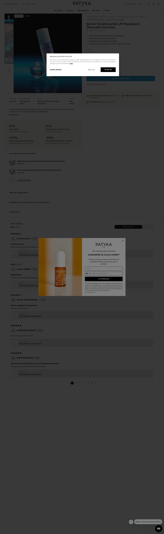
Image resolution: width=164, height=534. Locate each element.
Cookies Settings (55, 69)
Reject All (91, 69)
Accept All (108, 69)
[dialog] (83, 64)
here (71, 63)
